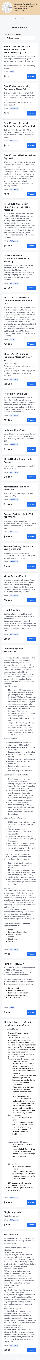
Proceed (31, 76)
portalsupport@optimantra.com (28, 1359)
